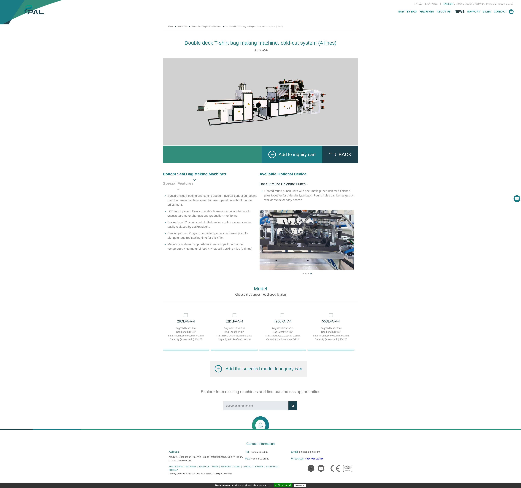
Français (501, 4)
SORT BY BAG (407, 11)
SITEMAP (173, 470)
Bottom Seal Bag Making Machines (206, 26)
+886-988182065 (314, 458)
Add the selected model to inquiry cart (263, 368)
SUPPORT (473, 11)
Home (170, 26)
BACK (345, 154)
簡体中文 (479, 4)
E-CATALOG (431, 4)
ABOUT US (444, 11)
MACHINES (427, 11)
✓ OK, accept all (283, 485)
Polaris (229, 473)
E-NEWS (418, 4)
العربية (511, 4)
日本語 (459, 4)
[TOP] (260, 422)
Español (469, 4)
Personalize (299, 485)
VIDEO (487, 11)
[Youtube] (319, 467)
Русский (490, 4)
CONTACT (500, 11)
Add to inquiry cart (297, 154)
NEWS (459, 11)
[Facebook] (309, 467)
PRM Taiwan (206, 473)
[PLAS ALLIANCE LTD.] (34, 9)
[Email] (517, 198)
